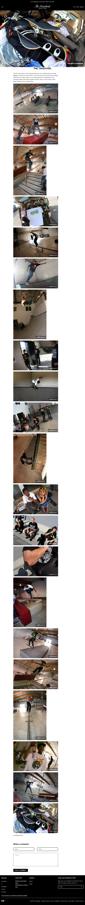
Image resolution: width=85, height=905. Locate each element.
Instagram (4, 886)
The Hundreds (36, 901)
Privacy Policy (64, 901)
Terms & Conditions (55, 901)
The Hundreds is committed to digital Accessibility (14, 895)
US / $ (75, 7)
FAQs (30, 884)
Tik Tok (3, 889)
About (30, 881)
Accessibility (71, 901)
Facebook (4, 881)
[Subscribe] (81, 886)
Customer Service (79, 901)
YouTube (3, 892)
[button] (2, 7)
